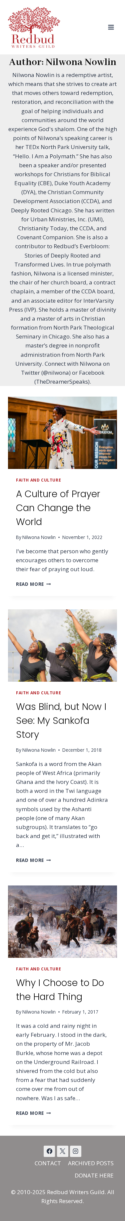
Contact (48, 1163)
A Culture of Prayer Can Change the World (58, 508)
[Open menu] (111, 27)
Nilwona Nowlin (39, 537)
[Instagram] (75, 1151)
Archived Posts (91, 1163)
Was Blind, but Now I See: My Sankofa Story (61, 720)
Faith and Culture (38, 480)
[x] (49, 1151)
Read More (33, 584)
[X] (62, 1151)
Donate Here (94, 1175)
